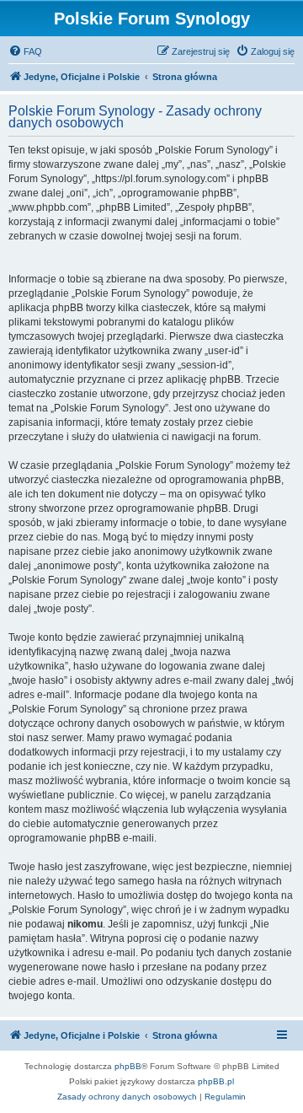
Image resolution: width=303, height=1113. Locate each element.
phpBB (127, 1066)
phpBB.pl (216, 1081)
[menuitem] (25, 51)
